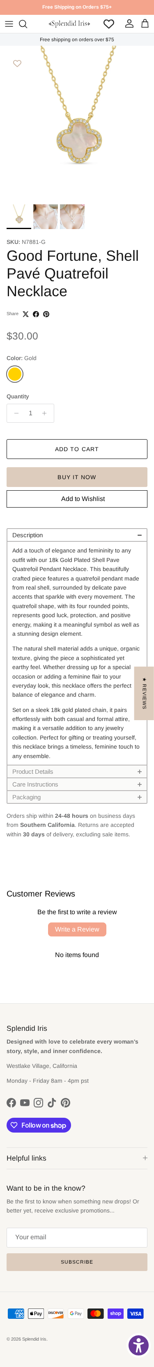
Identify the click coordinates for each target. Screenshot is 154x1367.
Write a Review (77, 929)
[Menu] (9, 24)
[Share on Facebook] (36, 314)
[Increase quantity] (46, 413)
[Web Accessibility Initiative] (138, 1345)
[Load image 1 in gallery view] (77, 123)
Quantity (18, 396)
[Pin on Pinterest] (46, 314)
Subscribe (77, 1262)
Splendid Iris (34, 1339)
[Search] (27, 24)
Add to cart (77, 449)
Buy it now (76, 477)
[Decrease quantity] (14, 413)
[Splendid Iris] (69, 24)
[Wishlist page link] (108, 24)
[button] (77, 534)
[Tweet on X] (26, 314)
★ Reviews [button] (144, 693)
